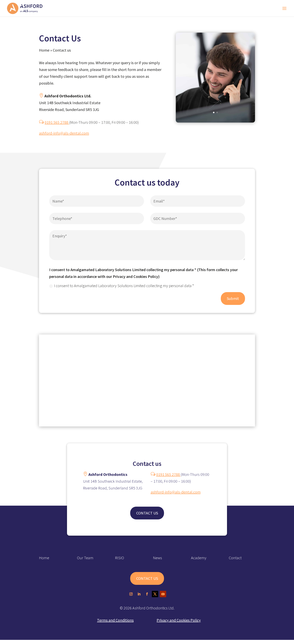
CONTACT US (147, 512)
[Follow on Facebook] (147, 594)
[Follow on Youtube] (163, 594)
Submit (233, 298)
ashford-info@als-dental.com (64, 133)
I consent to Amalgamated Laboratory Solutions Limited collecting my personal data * (124, 285)
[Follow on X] (155, 594)
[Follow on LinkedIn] (139, 594)
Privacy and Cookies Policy (179, 620)
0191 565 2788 (57, 122)
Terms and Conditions (115, 620)
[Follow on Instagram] (131, 594)
